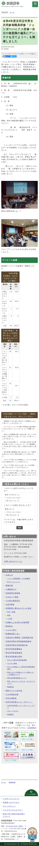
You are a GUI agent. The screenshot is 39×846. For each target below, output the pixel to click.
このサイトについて (11, 799)
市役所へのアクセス (11, 802)
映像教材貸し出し (13, 634)
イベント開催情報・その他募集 (18, 578)
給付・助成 (11, 612)
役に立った (11, 509)
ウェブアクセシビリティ (13, 810)
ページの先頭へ (31, 794)
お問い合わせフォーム (13, 561)
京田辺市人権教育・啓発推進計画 (19, 637)
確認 (19, 527)
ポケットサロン (13, 711)
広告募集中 (32, 728)
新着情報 (12, 782)
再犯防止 (9, 626)
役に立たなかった (13, 515)
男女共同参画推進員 (14, 653)
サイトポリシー (9, 806)
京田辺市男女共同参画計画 (17, 645)
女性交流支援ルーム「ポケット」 (19, 702)
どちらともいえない (14, 498)
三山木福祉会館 (12, 694)
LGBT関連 (10, 604)
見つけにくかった (13, 500)
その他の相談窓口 (13, 601)
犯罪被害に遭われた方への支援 (18, 608)
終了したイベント (13, 582)
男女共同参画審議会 (14, 649)
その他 (9, 618)
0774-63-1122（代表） (15, 826)
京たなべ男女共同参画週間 (17, 660)
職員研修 (10, 687)
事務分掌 (9, 585)
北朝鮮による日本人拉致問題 (17, 622)
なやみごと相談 (12, 597)
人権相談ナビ (11, 589)
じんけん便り (11, 630)
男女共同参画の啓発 (14, 656)
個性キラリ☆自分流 (14, 691)
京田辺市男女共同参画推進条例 (18, 641)
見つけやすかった (13, 495)
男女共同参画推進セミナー (17, 678)
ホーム (12, 12)
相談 (9, 615)
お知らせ (9, 575)
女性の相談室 (11, 698)
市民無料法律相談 (13, 593)
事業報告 (10, 714)
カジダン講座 (12, 663)
